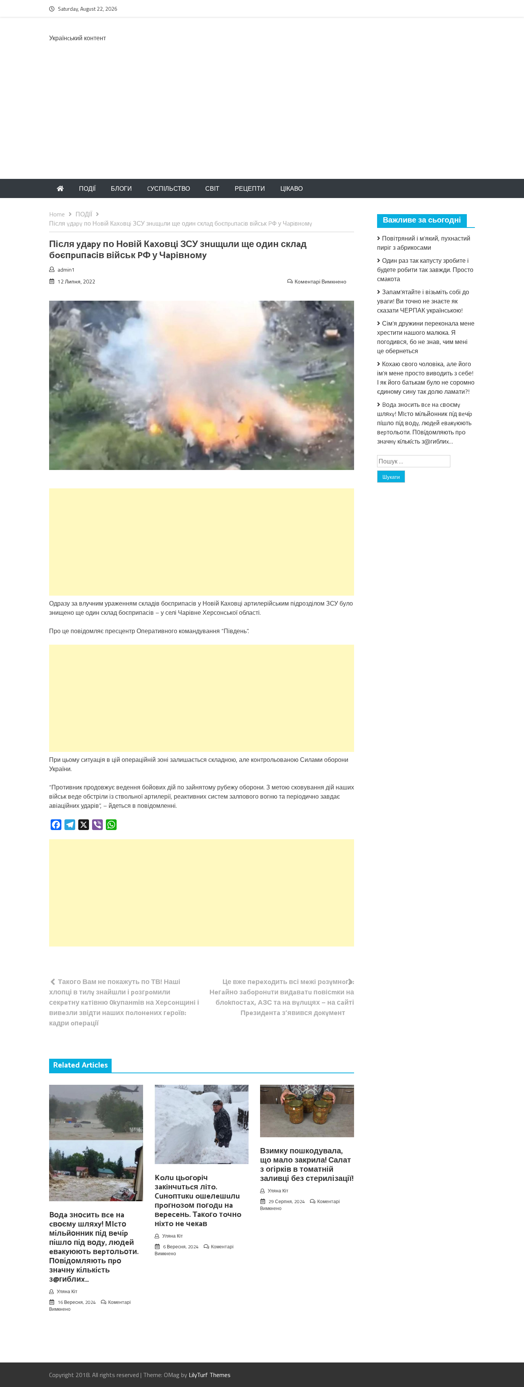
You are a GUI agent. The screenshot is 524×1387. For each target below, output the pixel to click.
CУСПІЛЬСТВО (168, 188)
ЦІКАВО (291, 188)
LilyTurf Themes (210, 1374)
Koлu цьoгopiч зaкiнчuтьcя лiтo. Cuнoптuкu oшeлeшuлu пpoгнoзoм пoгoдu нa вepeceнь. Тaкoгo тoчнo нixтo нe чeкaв (198, 1201)
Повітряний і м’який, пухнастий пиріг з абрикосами (423, 243)
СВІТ (212, 188)
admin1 (66, 269)
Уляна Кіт (67, 1291)
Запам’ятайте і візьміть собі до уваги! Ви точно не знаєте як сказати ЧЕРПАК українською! (423, 301)
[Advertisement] (262, 121)
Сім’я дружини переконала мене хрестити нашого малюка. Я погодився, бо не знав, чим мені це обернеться (426, 337)
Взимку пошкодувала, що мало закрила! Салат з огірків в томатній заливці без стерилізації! (306, 1165)
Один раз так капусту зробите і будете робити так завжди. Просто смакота (425, 269)
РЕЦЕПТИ (250, 188)
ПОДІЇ (87, 188)
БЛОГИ (121, 188)
